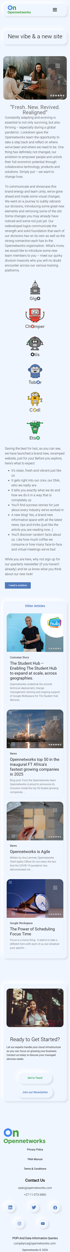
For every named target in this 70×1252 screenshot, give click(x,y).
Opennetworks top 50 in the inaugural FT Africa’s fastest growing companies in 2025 (34, 767)
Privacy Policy (35, 1149)
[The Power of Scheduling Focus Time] (35, 898)
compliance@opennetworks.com (35, 1243)
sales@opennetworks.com (35, 1188)
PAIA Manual (35, 1159)
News (13, 753)
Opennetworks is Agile (30, 851)
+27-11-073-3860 (35, 1194)
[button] (55, 10)
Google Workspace (21, 923)
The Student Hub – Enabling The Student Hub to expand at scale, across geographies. (33, 670)
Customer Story (19, 657)
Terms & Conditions (35, 1168)
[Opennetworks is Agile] (35, 820)
